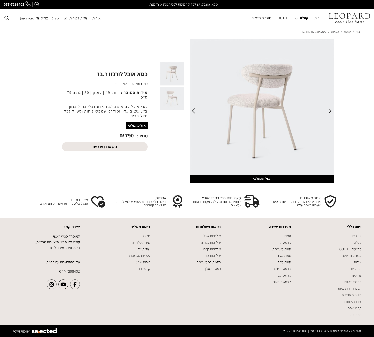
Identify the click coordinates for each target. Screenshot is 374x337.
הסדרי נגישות (353, 282)
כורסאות (285, 242)
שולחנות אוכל (212, 236)
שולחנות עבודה (211, 242)
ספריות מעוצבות (139, 255)
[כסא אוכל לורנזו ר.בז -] (172, 74)
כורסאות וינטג (282, 268)
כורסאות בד (283, 275)
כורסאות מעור (282, 282)
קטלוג (358, 242)
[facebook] (75, 284)
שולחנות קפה (212, 249)
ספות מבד (284, 262)
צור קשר (34, 18)
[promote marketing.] (44, 331)
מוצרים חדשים (352, 255)
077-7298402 (14, 4)
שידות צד (144, 249)
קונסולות (144, 268)
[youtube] (63, 284)
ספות (287, 236)
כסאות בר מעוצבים (209, 262)
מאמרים (356, 268)
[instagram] (51, 284)
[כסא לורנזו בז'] (262, 111)
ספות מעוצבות (281, 249)
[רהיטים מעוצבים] (349, 18)
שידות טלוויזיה (141, 242)
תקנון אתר (355, 308)
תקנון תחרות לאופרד (348, 288)
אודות (96, 18)
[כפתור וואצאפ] (36, 4)
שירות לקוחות (70, 18)
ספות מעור (284, 255)
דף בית (357, 236)
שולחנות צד (213, 255)
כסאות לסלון (213, 268)
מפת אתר (355, 315)
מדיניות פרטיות (352, 295)
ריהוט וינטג (143, 262)
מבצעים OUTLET (350, 249)
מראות (146, 236)
